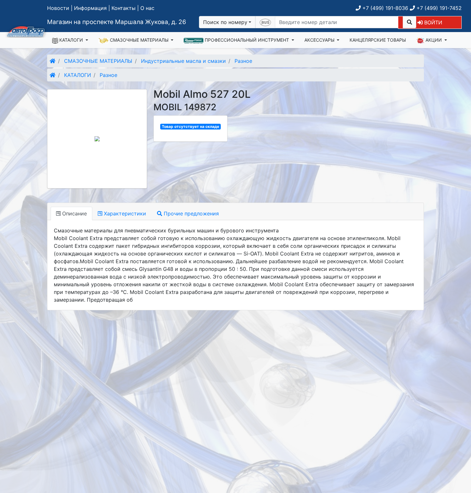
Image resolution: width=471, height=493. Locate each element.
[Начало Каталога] (52, 61)
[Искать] (409, 22)
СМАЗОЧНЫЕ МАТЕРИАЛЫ (139, 40)
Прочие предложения (190, 213)
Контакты (124, 8)
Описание (74, 213)
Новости (58, 8)
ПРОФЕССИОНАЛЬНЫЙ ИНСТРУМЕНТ (246, 40)
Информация (90, 8)
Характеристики (124, 213)
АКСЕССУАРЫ (320, 40)
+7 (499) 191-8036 (384, 8)
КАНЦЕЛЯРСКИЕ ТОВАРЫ (378, 40)
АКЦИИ (433, 40)
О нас (147, 8)
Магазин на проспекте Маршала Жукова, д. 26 (116, 22)
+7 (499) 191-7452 (438, 8)
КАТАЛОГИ (71, 40)
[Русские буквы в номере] (265, 22)
